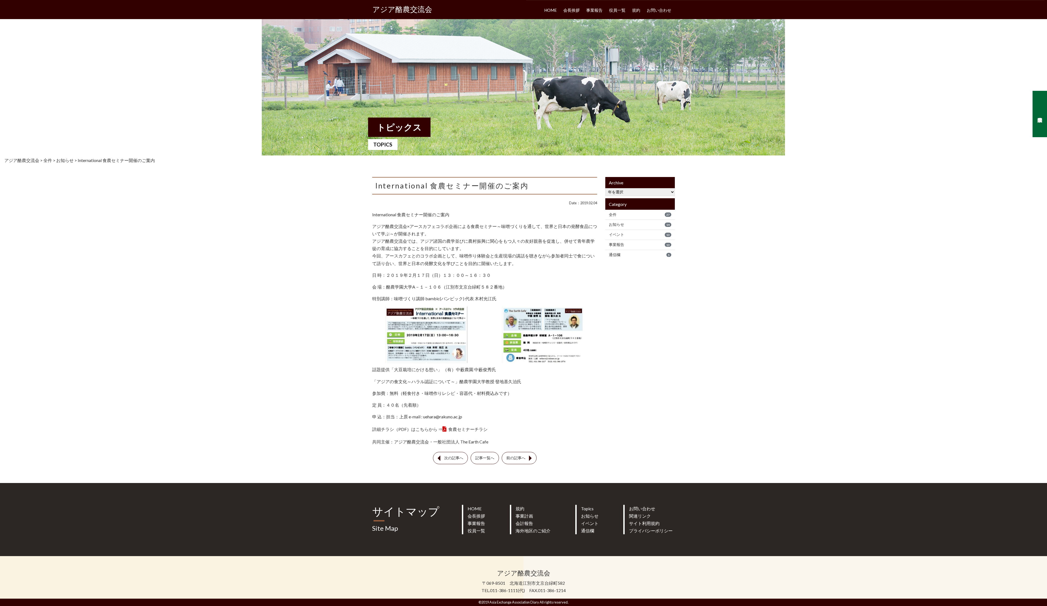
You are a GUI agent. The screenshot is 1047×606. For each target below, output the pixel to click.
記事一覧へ (484, 458)
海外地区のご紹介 (533, 530)
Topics (587, 508)
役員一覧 (617, 10)
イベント (639, 234)
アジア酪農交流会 (402, 9)
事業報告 (594, 10)
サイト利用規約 (644, 523)
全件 (639, 214)
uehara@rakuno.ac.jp (442, 416)
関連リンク (640, 515)
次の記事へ (453, 458)
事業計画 (524, 515)
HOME (550, 10)
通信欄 (639, 255)
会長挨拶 (571, 10)
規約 (636, 10)
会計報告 (524, 523)
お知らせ (639, 224)
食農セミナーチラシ (468, 429)
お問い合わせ (659, 10)
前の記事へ (515, 458)
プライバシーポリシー (651, 530)
